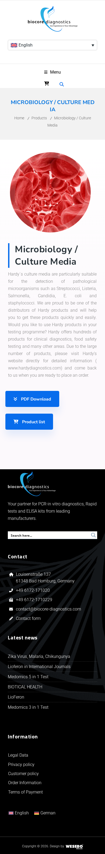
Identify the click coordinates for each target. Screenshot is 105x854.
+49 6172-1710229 (34, 599)
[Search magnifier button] (93, 535)
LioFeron (16, 697)
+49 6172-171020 (33, 590)
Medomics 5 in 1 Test (28, 676)
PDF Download (35, 399)
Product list (33, 422)
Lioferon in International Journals (39, 666)
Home (19, 118)
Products (39, 118)
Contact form (28, 618)
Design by (57, 846)
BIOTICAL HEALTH (25, 686)
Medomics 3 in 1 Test (28, 707)
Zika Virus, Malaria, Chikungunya (39, 656)
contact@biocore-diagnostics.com (49, 609)
